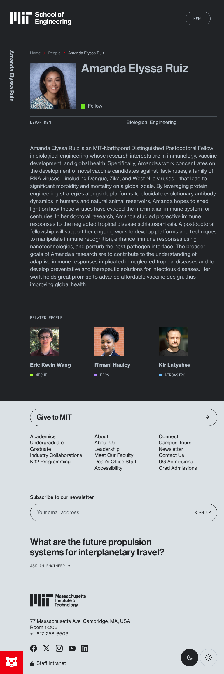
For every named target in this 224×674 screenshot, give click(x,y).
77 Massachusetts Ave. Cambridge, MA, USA (81, 621)
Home (35, 53)
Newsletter (171, 449)
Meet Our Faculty (114, 455)
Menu (198, 18)
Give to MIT (54, 417)
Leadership (107, 449)
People (54, 53)
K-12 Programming (50, 462)
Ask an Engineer (47, 565)
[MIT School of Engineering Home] (40, 18)
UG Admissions (176, 462)
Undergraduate (47, 443)
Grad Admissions (178, 468)
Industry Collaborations (56, 455)
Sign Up (203, 512)
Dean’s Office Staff (115, 462)
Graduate (40, 449)
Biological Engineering (151, 122)
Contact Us (171, 455)
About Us (104, 443)
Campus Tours (175, 443)
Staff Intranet (51, 663)
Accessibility (108, 468)
